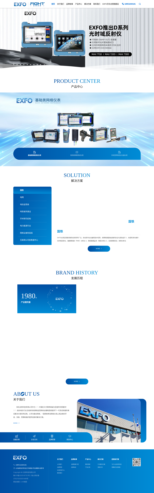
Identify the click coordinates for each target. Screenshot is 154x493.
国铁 (22, 190)
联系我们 (96, 4)
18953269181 (130, 4)
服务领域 (87, 464)
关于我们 (60, 4)
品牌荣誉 (52, 439)
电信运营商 (24, 204)
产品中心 (78, 4)
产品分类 (87, 467)
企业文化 (34, 439)
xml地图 (24, 482)
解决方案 (87, 4)
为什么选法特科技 (117, 464)
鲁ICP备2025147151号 (21, 475)
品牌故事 (69, 4)
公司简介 (59, 464)
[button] (13, 64)
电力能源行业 (25, 226)
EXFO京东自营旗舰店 (110, 4)
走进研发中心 (61, 470)
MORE (98, 248)
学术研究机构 (25, 219)
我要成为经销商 (116, 467)
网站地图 (16, 482)
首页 (53, 4)
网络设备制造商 (26, 233)
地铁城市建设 (25, 211)
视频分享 (100, 467)
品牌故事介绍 (75, 464)
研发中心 (70, 439)
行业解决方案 (101, 464)
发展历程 (16, 439)
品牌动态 (73, 467)
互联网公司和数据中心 (29, 240)
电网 (22, 197)
